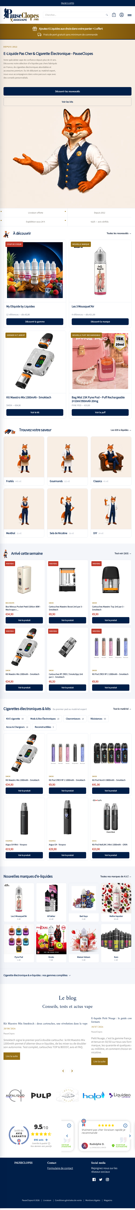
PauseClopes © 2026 (31, 1200)
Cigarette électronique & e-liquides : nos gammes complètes (36, 975)
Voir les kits (67, 101)
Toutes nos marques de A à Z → (115, 876)
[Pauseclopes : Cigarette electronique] (21, 15)
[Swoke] (41, 1095)
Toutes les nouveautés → (119, 233)
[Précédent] (63, 1071)
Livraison (47, 1200)
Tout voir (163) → (123, 553)
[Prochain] (72, 1071)
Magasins (108, 1200)
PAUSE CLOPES (67, 3)
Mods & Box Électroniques (44, 718)
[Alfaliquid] (15, 1095)
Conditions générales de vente (68, 1200)
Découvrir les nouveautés (67, 91)
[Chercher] (107, 15)
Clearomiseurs (75, 718)
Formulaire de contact (60, 1168)
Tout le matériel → (122, 708)
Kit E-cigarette (15, 718)
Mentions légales (92, 1200)
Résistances (98, 718)
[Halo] (93, 1095)
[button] (114, 15)
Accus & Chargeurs (17, 726)
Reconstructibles (44, 726)
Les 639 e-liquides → (121, 429)
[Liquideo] (120, 1095)
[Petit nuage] (67, 1095)
